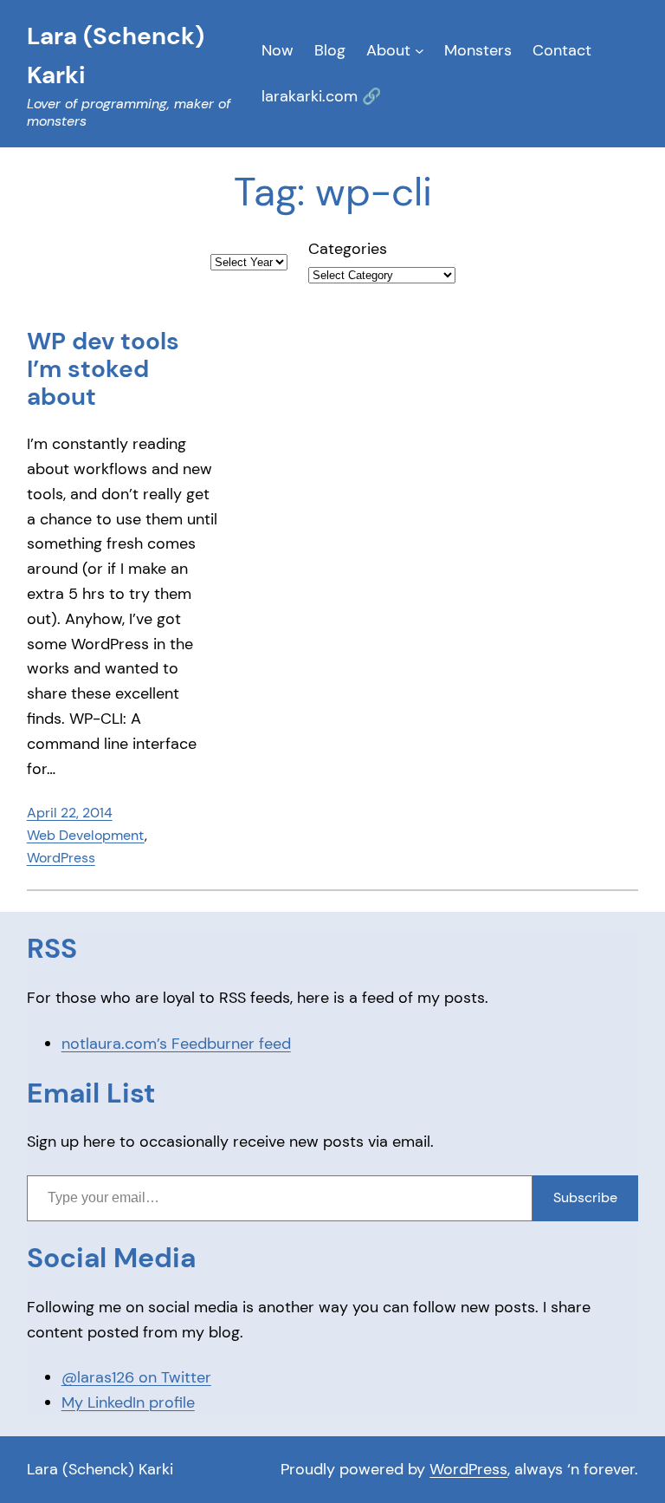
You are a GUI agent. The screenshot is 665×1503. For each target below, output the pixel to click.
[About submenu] (419, 50)
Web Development (86, 835)
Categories (347, 248)
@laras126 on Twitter (136, 1377)
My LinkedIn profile (128, 1402)
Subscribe (585, 1197)
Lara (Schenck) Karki (100, 1469)
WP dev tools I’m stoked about (103, 370)
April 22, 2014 (70, 813)
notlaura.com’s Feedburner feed (176, 1043)
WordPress (61, 858)
